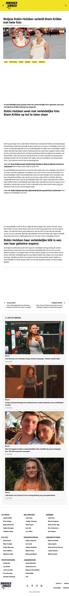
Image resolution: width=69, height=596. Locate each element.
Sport (6, 62)
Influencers (42, 62)
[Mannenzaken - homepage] (11, 5)
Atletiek (21, 62)
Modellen (27, 62)
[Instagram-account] (37, 586)
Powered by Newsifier (34, 592)
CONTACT (59, 583)
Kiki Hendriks (11, 25)
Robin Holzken (13, 62)
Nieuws (7, 356)
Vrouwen (34, 62)
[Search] (66, 5)
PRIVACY (66, 583)
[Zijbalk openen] (3, 5)
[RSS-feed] (42, 586)
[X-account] (27, 586)
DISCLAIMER (57, 588)
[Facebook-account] (32, 586)
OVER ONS (66, 588)
